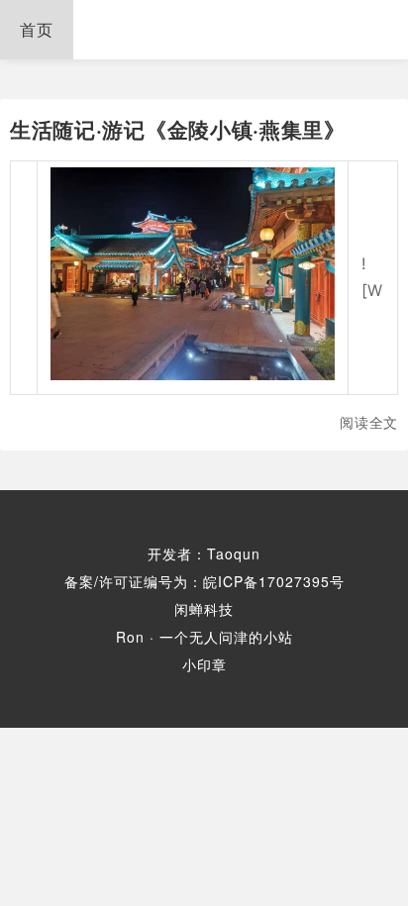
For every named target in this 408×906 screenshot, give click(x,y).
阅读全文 (369, 422)
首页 (36, 29)
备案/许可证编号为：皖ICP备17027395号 (204, 581)
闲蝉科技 (204, 609)
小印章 (204, 664)
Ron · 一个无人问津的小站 (204, 637)
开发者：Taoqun (204, 553)
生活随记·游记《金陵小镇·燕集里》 (178, 129)
